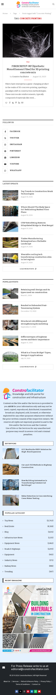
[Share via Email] (22, 103)
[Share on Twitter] (13, 103)
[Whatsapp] (35, 691)
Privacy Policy (46, 681)
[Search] (53, 4)
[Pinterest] (28, 691)
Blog (29, 532)
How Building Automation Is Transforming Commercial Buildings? (34, 483)
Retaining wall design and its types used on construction (35, 291)
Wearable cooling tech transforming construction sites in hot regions (36, 257)
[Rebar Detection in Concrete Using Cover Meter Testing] (11, 500)
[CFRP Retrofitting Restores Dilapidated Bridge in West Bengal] (10, 227)
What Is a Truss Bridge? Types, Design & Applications (36, 353)
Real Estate (29, 526)
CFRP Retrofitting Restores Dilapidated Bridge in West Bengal (37, 224)
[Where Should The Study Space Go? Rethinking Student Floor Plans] (10, 211)
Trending (29, 572)
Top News (29, 521)
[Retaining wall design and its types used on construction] (10, 293)
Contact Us (36, 684)
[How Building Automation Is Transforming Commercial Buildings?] (11, 484)
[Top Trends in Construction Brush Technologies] (10, 195)
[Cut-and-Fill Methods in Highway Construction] (11, 469)
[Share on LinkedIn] (19, 103)
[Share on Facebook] (10, 103)
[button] (5, 619)
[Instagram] (24, 691)
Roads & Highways (29, 549)
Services (15, 681)
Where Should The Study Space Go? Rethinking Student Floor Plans (35, 209)
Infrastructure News (29, 538)
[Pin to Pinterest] (16, 103)
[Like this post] (6, 103)
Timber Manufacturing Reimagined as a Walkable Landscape (33, 241)
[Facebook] (16, 691)
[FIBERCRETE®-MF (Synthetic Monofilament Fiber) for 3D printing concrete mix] (28, 40)
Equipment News (29, 543)
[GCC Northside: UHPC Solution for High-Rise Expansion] (11, 453)
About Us (7, 681)
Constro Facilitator (20, 77)
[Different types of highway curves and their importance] (10, 341)
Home (5, 13)
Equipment (29, 555)
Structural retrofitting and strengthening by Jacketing (34, 322)
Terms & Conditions (23, 684)
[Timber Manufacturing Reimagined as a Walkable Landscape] (10, 242)
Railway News (29, 566)
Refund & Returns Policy (29, 681)
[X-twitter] (20, 691)
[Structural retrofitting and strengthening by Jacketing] (10, 325)
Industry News (29, 560)
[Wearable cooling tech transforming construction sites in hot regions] (10, 258)
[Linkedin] (31, 691)
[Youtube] (39, 691)
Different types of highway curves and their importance (35, 338)
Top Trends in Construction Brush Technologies (37, 192)
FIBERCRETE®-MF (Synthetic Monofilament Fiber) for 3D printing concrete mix (28, 69)
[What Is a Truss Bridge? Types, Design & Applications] (10, 356)
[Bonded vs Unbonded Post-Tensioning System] (10, 309)
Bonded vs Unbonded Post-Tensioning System (34, 306)
